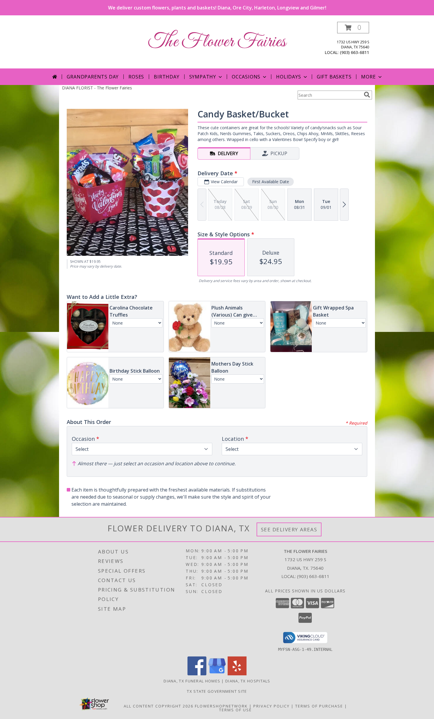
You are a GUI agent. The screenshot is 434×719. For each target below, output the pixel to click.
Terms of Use (235, 710)
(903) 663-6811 (354, 52)
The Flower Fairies (217, 42)
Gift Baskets (334, 76)
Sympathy (202, 76)
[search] (367, 94)
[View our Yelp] (237, 674)
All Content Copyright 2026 (158, 706)
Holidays (288, 76)
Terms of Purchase (319, 706)
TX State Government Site (217, 691)
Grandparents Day (93, 76)
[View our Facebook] (196, 674)
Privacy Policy (271, 706)
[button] (353, 27)
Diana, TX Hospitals (247, 681)
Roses (136, 76)
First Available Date (270, 181)
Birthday (166, 76)
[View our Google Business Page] (217, 674)
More (368, 76)
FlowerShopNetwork (221, 706)
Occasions (246, 76)
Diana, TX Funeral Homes (192, 681)
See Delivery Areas (289, 529)
